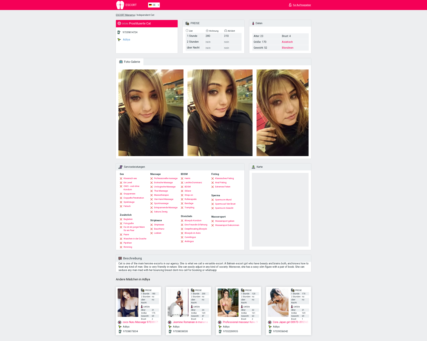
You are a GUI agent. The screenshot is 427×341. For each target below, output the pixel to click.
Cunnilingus (190, 237)
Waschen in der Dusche (135, 238)
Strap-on (189, 195)
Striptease (159, 224)
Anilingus (189, 241)
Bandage (189, 203)
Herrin (187, 178)
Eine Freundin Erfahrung (196, 224)
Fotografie (129, 223)
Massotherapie (161, 195)
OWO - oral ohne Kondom (131, 188)
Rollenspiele (190, 199)
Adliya (126, 39)
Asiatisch (287, 41)
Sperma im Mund (223, 199)
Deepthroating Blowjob (196, 229)
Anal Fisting (221, 182)
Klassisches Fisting (224, 178)
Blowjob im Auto (193, 233)
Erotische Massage (163, 182)
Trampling (189, 207)
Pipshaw (128, 243)
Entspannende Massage (165, 207)
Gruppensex (129, 193)
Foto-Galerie (131, 61)
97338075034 (130, 331)
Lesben (157, 233)
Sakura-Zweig (160, 211)
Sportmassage (161, 203)
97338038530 (180, 331)
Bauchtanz (159, 229)
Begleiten (128, 219)
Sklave (188, 191)
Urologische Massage (164, 186)
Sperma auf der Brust (225, 204)
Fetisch (127, 206)
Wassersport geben (224, 221)
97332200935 (230, 331)
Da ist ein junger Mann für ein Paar (134, 229)
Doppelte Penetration (134, 198)
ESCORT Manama (125, 15)
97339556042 (280, 331)
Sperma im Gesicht (224, 208)
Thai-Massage (161, 191)
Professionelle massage (165, 178)
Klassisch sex (130, 178)
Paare (126, 234)
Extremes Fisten (222, 186)
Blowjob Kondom (193, 220)
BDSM (188, 186)
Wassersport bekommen (227, 225)
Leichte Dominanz (193, 182)
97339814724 (130, 32)
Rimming (128, 247)
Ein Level (128, 182)
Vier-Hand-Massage (163, 199)
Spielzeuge (129, 202)
